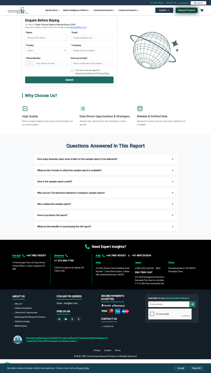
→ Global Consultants (22, 308)
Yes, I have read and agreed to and (92, 71)
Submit (69, 79)
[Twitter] (78, 319)
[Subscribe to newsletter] (192, 304)
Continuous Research (127, 10)
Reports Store (51, 10)
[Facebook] (72, 319)
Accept (181, 368)
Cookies (107, 350)
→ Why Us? (17, 304)
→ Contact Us (107, 326)
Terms (118, 350)
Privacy (97, 350)
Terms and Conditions (84, 73)
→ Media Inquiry (19, 326)
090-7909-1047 (143, 272)
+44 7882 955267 (36, 255)
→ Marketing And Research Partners (29, 317)
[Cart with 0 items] (201, 10)
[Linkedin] (59, 319)
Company (76, 45)
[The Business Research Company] (18, 10)
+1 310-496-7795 (64, 260)
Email (74, 32)
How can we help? (79, 58)
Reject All (196, 368)
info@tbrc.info (71, 303)
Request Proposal (186, 10)
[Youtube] (65, 319)
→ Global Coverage (21, 321)
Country (29, 45)
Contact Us (183, 3)
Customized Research (103, 10)
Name (28, 32)
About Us (170, 3)
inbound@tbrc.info (78, 27)
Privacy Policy (103, 73)
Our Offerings (156, 3)
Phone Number (33, 58)
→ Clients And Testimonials (24, 312)
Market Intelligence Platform (75, 10)
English (162, 10)
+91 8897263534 (141, 255)
